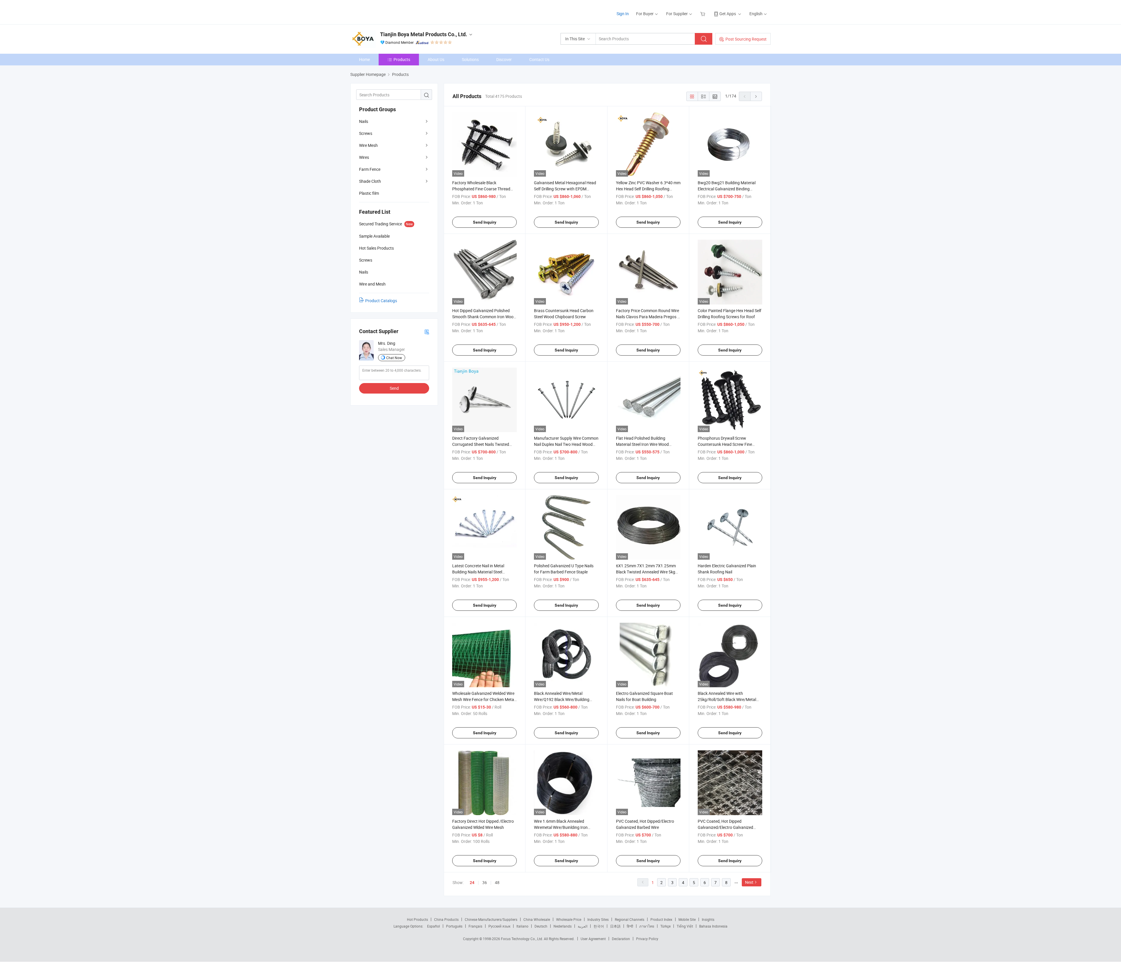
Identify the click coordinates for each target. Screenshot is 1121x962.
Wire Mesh (368, 145)
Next (749, 882)
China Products (446, 919)
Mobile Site (687, 919)
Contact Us (539, 59)
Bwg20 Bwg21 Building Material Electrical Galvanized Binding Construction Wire (727, 189)
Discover (504, 59)
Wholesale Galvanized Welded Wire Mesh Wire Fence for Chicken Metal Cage (483, 699)
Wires (364, 157)
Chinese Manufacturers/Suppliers (491, 919)
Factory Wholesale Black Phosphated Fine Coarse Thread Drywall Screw (481, 189)
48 (497, 882)
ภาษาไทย (646, 926)
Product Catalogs (381, 300)
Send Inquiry (484, 222)
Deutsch (541, 926)
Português (454, 926)
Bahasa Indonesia (713, 926)
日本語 (615, 926)
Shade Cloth (370, 181)
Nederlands (562, 926)
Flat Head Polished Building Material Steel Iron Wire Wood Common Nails (642, 444)
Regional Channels (629, 919)
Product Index (661, 919)
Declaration (621, 938)
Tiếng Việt (685, 926)
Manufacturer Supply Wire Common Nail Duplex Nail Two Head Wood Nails (566, 444)
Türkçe (665, 926)
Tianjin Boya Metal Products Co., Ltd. (423, 34)
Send (394, 388)
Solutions (470, 59)
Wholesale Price (568, 919)
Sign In (623, 13)
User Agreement (593, 938)
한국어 (598, 926)
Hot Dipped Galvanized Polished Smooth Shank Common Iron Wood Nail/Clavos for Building (484, 317)
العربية (582, 926)
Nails (363, 121)
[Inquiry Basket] (703, 13)
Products (402, 59)
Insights (708, 919)
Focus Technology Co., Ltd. (522, 938)
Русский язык (499, 926)
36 (484, 882)
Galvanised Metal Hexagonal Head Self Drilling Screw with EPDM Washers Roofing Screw (565, 189)
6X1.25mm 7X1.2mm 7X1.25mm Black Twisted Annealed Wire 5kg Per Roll (646, 572)
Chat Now (394, 357)
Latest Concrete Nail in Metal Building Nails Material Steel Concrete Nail (478, 572)
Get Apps (727, 13)
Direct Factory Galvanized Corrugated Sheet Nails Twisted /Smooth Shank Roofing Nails (480, 444)
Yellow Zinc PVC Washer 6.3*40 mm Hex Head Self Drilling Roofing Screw (648, 189)
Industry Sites (598, 919)
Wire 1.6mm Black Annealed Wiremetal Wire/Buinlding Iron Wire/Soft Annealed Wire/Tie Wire (563, 827)
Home (364, 59)
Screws (365, 133)
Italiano (522, 926)
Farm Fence (369, 169)
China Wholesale (536, 919)
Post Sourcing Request (746, 39)
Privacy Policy (647, 938)
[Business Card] (426, 331)
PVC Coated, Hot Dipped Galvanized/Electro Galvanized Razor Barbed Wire (725, 827)
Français (475, 926)
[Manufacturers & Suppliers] (387, 11)
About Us (436, 59)
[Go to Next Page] (756, 96)
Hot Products (417, 919)
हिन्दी (630, 926)
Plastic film (369, 193)
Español (433, 926)
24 (472, 882)
